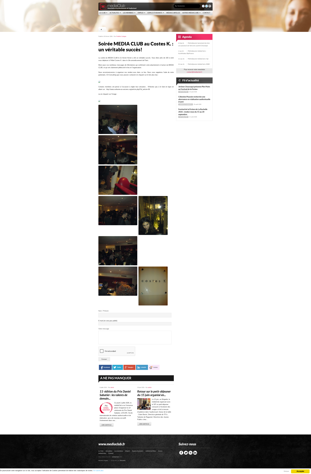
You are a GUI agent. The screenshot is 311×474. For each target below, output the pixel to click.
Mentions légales (103, 460)
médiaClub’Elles (151, 451)
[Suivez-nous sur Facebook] (203, 7)
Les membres (118, 451)
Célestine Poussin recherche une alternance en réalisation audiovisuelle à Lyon (194, 99)
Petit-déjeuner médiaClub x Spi (198, 59)
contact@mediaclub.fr (194, 72)
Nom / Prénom (103, 311)
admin (112, 387)
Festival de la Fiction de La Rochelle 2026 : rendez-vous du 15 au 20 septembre (192, 111)
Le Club (100, 451)
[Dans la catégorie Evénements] (102, 29)
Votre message (103, 329)
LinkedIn (195, 453)
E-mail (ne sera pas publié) (107, 321)
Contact (110, 453)
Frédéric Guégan (121, 36)
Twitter (186, 453)
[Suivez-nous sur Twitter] (206, 7)
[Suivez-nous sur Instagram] (209, 7)
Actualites (109, 451)
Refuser (286, 471)
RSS (190, 453)
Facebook (181, 453)
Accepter (300, 471)
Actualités (183, 92)
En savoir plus (98, 470)
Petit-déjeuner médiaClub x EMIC (199, 64)
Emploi (127, 451)
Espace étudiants (185, 104)
